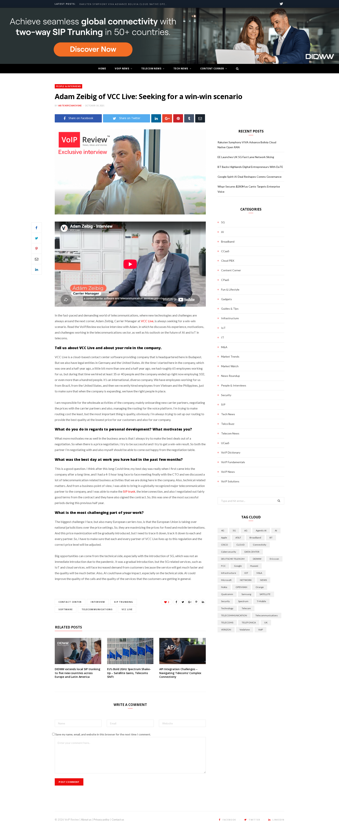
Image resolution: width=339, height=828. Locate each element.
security (225, 601)
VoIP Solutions (230, 481)
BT (271, 537)
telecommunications (97, 609)
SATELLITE (265, 594)
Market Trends (230, 356)
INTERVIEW (98, 601)
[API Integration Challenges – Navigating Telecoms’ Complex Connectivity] (182, 651)
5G (223, 222)
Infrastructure (230, 318)
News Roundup (230, 375)
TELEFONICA (249, 622)
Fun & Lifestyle (230, 289)
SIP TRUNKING (123, 601)
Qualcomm (227, 594)
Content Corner (212, 68)
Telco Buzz (227, 423)
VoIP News (122, 68)
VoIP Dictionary (230, 452)
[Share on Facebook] (36, 227)
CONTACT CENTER (70, 601)
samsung (246, 594)
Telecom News (151, 68)
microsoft (226, 580)
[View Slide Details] (169, 36)
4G (222, 530)
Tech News (180, 68)
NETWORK (246, 580)
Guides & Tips (230, 308)
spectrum (243, 601)
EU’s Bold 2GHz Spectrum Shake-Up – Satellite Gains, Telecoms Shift (129, 673)
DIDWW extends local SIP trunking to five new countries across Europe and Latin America (77, 673)
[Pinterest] (178, 118)
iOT (246, 572)
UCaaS (225, 443)
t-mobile (261, 601)
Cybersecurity (228, 551)
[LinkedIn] (156, 118)
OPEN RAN (241, 587)
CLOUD (240, 544)
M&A (224, 347)
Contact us (118, 819)
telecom (246, 608)
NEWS (263, 580)
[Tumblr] (189, 118)
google (238, 565)
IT (222, 337)
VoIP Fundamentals (233, 462)
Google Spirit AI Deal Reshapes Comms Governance (250, 176)
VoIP (260, 629)
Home (102, 68)
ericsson (274, 558)
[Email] (200, 118)
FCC (223, 565)
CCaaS (225, 251)
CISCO (224, 544)
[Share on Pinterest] (196, 602)
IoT (223, 327)
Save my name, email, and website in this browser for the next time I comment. (103, 734)
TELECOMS (227, 622)
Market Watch (230, 366)
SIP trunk (129, 491)
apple (224, 537)
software (65, 609)
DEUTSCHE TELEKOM (232, 558)
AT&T (238, 537)
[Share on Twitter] (36, 238)
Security (226, 395)
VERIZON (226, 629)
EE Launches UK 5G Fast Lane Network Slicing (246, 157)
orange (260, 587)
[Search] (236, 68)
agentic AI (261, 530)
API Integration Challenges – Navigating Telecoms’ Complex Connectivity (180, 673)
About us (86, 819)
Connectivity (259, 544)
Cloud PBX (227, 260)
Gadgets (226, 299)
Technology (227, 608)
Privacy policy (101, 819)
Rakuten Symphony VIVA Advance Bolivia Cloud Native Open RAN (124, 4)
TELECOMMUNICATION (234, 615)
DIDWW (257, 558)
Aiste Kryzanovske (70, 105)
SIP (223, 404)
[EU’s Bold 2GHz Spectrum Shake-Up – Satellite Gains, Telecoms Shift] (130, 651)
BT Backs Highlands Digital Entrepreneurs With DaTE (250, 166)
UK (266, 622)
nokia (224, 587)
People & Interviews (68, 86)
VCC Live (147, 321)
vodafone (245, 629)
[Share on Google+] (189, 602)
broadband (255, 537)
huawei (254, 565)
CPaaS (225, 280)
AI (222, 232)
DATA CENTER (251, 551)
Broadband (227, 241)
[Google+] (167, 118)
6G (245, 530)
